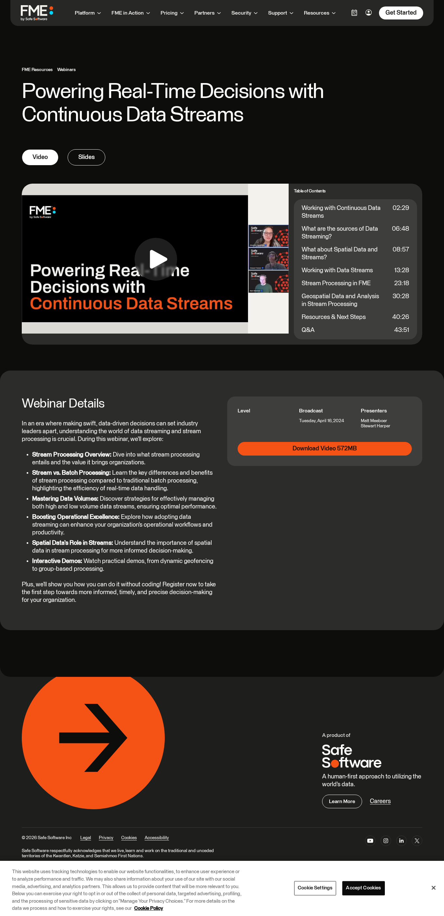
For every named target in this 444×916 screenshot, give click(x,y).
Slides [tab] (86, 157)
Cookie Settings (315, 887)
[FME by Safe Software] (43, 13)
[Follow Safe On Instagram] (386, 842)
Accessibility (157, 838)
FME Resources (37, 69)
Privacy (106, 838)
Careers (380, 801)
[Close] (433, 888)
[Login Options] (354, 12)
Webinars (66, 69)
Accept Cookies (363, 887)
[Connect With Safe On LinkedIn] (401, 842)
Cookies (129, 838)
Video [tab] (40, 157)
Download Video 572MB (325, 449)
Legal (85, 838)
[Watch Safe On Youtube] (370, 842)
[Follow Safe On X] (417, 842)
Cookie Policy (148, 908)
